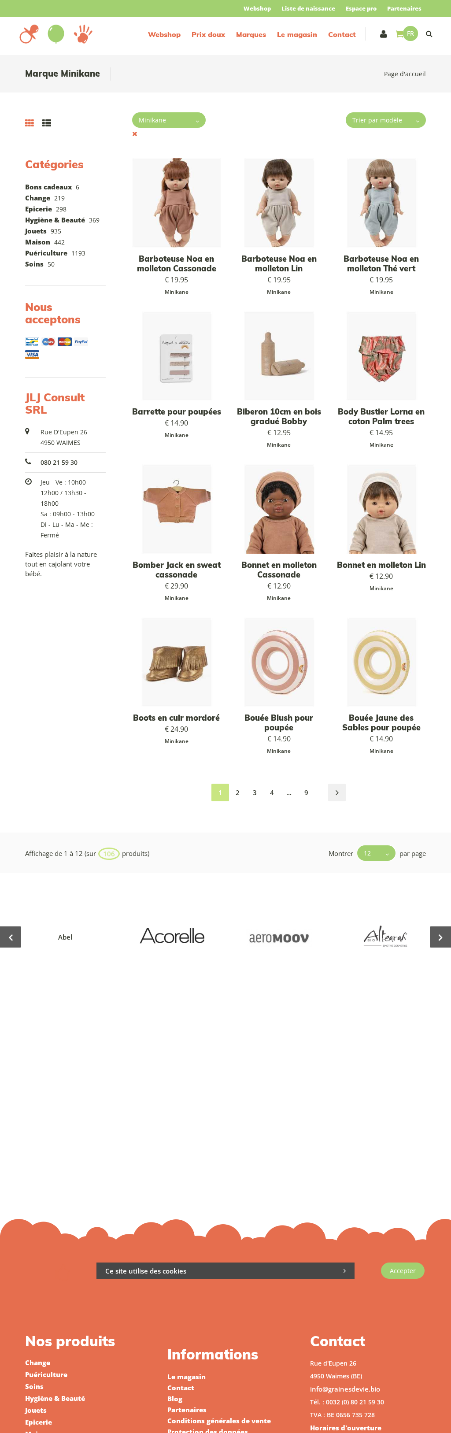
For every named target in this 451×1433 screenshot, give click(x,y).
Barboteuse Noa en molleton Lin (279, 264)
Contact (342, 34)
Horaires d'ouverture (345, 1427)
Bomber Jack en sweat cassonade (177, 570)
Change (37, 197)
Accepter (403, 1270)
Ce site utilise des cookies (145, 1270)
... (289, 792)
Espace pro (361, 8)
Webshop (257, 8)
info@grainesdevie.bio (345, 1389)
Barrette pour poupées (176, 412)
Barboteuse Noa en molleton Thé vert (381, 264)
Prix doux (208, 34)
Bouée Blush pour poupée (278, 723)
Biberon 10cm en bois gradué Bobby (279, 416)
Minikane (177, 292)
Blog (174, 1398)
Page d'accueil (405, 74)
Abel (65, 937)
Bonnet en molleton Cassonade (279, 570)
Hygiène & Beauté (55, 219)
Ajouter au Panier (180, 356)
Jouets (36, 230)
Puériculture (46, 252)
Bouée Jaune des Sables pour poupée (381, 723)
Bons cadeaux (48, 186)
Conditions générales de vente (219, 1420)
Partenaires (404, 8)
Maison (37, 241)
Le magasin (297, 34)
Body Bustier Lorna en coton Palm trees (381, 416)
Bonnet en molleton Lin (381, 565)
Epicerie (38, 208)
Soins (34, 263)
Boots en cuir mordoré (176, 718)
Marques (251, 34)
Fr (410, 33)
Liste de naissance (308, 8)
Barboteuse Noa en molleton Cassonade (176, 264)
